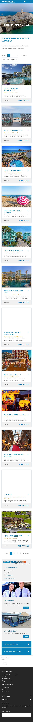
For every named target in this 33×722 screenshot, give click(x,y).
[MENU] (31, 2)
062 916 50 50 (9, 575)
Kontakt (3, 659)
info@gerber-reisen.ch (9, 578)
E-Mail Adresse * (6, 711)
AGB (2, 661)
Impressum (4, 663)
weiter (26, 607)
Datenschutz (4, 664)
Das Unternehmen (5, 658)
